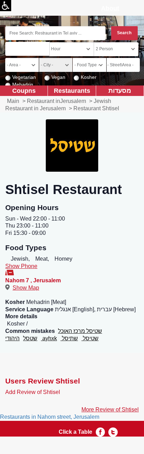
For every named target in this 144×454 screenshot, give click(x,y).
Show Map (26, 288)
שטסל (30, 338)
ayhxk (49, 338)
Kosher (88, 77)
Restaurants (72, 90)
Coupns (24, 90)
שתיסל (69, 338)
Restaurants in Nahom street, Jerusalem (49, 417)
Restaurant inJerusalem (56, 101)
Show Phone (21, 266)
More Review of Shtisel (110, 409)
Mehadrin (22, 84)
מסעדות (119, 90)
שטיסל (90, 338)
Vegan (58, 77)
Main (13, 101)
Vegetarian (24, 77)
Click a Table (75, 432)
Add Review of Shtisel (32, 392)
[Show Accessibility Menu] (5, 5)
